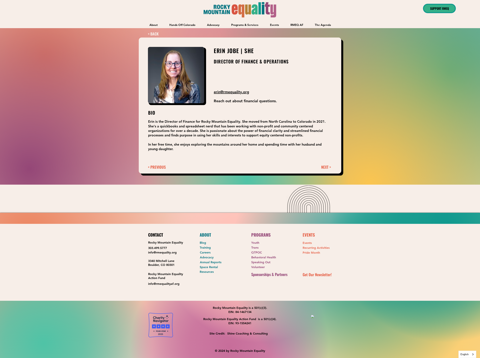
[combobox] (467, 354)
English (464, 354)
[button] (244, 25)
